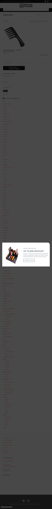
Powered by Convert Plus (6, 506)
